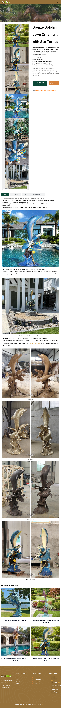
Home (17, 13)
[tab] (5, 194)
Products (22, 13)
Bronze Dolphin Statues (41, 13)
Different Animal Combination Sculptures (45, 90)
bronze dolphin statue (35, 343)
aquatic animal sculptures (20, 342)
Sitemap (44, 704)
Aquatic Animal (30, 13)
